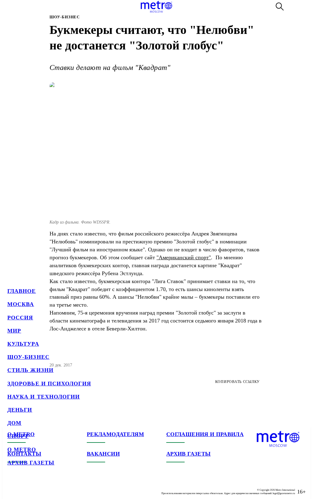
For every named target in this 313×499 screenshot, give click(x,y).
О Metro (21, 449)
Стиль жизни (30, 370)
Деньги (19, 410)
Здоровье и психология (49, 384)
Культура (23, 344)
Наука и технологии (43, 397)
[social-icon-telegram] (24, 487)
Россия (20, 318)
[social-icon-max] (49, 487)
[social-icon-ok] (37, 487)
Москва (20, 304)
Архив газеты (30, 463)
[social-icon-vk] (12, 487)
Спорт (17, 436)
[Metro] (156, 7)
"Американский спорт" (183, 257)
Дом (14, 423)
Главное (21, 291)
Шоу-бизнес (28, 357)
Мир (14, 331)
